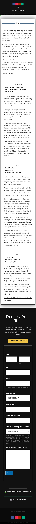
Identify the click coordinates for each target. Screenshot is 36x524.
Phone (8, 378)
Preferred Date (11, 404)
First (7, 363)
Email (8, 367)
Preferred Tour (11, 393)
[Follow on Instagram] (16, 4)
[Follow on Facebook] (13, 4)
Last (20, 363)
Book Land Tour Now (18, 341)
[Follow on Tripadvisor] (22, 4)
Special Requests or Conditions (16, 447)
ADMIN (18, 514)
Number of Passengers (14, 415)
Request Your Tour (18, 10)
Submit (9, 473)
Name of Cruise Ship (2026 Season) (18, 427)
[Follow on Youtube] (19, 4)
